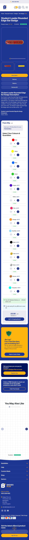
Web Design (24, 515)
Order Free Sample (14, 389)
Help (2, 467)
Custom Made (5, 471)
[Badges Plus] (5, 7)
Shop (3, 475)
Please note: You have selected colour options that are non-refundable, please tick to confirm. (15, 299)
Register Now (14, 373)
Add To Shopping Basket (14, 319)
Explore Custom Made (14, 354)
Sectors (3, 479)
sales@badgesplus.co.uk (8, 507)
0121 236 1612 (15, 1)
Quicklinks (4, 463)
